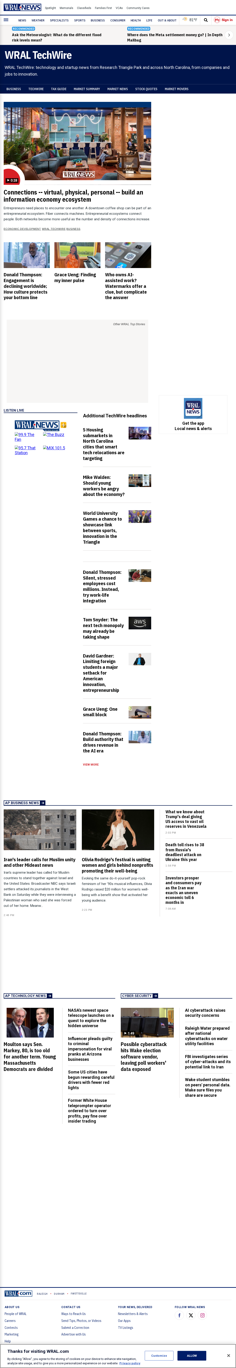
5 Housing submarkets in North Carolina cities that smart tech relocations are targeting (103, 443)
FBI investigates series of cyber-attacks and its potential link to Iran (208, 1061)
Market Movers (177, 89)
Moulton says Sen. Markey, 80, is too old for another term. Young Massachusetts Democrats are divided (30, 1056)
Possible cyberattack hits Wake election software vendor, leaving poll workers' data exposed (144, 1056)
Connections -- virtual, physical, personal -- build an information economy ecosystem (73, 195)
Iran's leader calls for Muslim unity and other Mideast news (39, 862)
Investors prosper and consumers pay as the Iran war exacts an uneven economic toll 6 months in (183, 890)
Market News (117, 89)
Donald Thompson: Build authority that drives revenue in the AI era (103, 742)
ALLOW (192, 1355)
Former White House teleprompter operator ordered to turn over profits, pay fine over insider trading (89, 1110)
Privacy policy (129, 1363)
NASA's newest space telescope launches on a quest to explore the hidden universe (91, 1018)
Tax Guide (58, 89)
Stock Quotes (146, 89)
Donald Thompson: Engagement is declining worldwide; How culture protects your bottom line (25, 286)
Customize (159, 1355)
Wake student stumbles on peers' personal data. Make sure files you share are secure (207, 1087)
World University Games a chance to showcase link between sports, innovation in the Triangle (102, 527)
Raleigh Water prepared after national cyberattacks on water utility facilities (207, 1036)
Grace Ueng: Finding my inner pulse (75, 277)
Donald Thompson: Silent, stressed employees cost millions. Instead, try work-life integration (102, 586)
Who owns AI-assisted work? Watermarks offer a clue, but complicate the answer (126, 286)
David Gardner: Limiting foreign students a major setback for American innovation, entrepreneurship (101, 672)
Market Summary (87, 89)
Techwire (36, 89)
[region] (118, 1356)
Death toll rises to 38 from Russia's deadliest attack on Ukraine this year (184, 852)
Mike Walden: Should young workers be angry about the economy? (104, 486)
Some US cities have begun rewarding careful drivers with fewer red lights (91, 1080)
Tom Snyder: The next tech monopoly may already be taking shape (103, 628)
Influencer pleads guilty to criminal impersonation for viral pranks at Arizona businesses (90, 1049)
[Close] (229, 1355)
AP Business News (22, 803)
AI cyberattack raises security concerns (205, 1013)
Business (13, 89)
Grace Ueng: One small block (100, 712)
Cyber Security (137, 996)
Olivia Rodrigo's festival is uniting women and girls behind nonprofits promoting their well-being (117, 865)
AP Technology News (25, 996)
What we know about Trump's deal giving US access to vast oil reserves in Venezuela (185, 819)
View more (91, 764)
